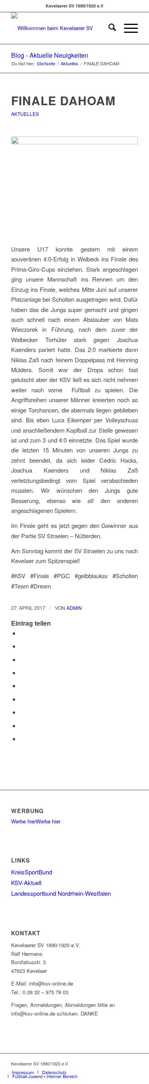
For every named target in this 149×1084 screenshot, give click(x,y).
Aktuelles (25, 113)
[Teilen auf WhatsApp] (22, 659)
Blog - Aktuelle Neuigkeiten (49, 55)
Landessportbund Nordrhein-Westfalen (61, 893)
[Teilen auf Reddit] (22, 725)
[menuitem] (108, 28)
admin (74, 607)
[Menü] (127, 28)
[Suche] (108, 28)
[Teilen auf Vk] (22, 712)
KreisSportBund (31, 872)
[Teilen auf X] (22, 646)
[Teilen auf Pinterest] (22, 672)
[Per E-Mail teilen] (22, 738)
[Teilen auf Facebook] (22, 633)
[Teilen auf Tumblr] (22, 699)
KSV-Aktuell (26, 882)
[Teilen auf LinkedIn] (22, 685)
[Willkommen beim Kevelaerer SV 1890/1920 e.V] (61, 28)
